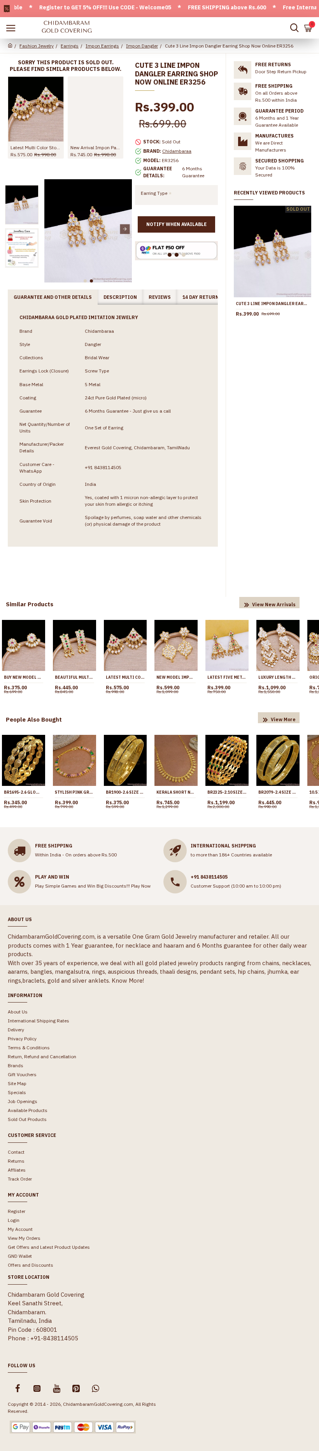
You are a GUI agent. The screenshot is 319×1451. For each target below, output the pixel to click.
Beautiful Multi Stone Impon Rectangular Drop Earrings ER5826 (74, 677)
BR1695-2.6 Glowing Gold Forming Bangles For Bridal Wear (23, 792)
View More (283, 719)
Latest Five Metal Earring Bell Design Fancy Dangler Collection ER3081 (227, 677)
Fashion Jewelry (36, 46)
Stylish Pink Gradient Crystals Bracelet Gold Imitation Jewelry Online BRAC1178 (74, 792)
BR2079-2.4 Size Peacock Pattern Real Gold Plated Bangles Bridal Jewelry (278, 792)
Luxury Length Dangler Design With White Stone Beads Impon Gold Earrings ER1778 (278, 677)
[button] (51, 229)
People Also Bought (34, 719)
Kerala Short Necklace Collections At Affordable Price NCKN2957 (176, 792)
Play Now (141, 886)
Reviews (160, 297)
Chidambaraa (176, 151)
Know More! (128, 980)
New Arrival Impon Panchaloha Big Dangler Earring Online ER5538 (95, 147)
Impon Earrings (102, 46)
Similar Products (29, 604)
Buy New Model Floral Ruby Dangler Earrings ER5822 (23, 677)
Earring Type (154, 193)
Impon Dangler (142, 46)
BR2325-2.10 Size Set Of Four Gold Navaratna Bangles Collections (227, 792)
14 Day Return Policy (210, 297)
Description (120, 297)
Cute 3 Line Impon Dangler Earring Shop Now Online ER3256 (272, 303)
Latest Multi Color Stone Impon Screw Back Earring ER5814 (36, 147)
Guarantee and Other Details (53, 297)
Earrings (70, 46)
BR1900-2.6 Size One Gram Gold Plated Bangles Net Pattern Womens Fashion (125, 792)
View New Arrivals (274, 604)
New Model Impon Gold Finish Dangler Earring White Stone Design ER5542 (176, 677)
